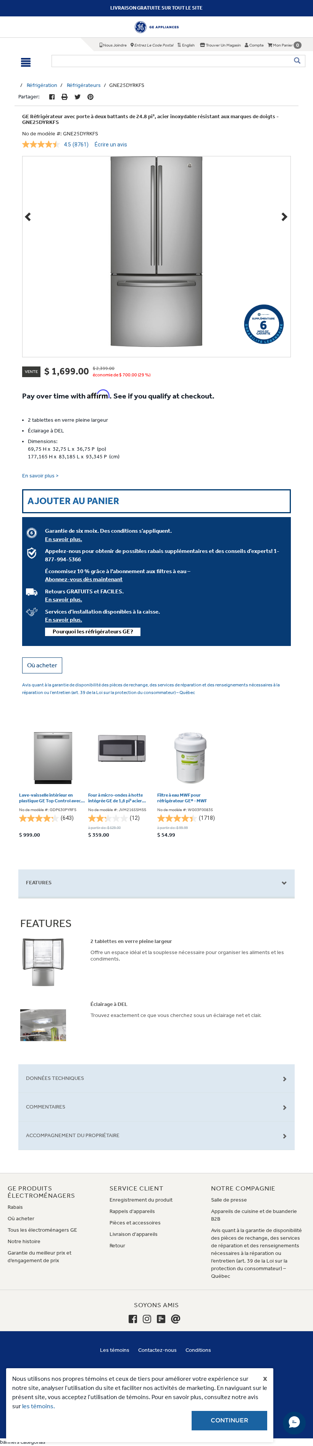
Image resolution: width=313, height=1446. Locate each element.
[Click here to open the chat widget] (294, 1423)
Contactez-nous (157, 1350)
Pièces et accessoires (135, 1222)
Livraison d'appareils (134, 1234)
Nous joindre (114, 45)
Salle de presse (229, 1200)
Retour (117, 1245)
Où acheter (21, 1218)
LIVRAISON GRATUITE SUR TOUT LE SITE (156, 8)
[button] (42, 665)
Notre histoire (24, 1241)
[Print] (64, 97)
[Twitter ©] (77, 97)
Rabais (15, 1207)
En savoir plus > (40, 475)
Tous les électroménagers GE (42, 1230)
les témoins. (38, 1406)
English (188, 45)
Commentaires (45, 1107)
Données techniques (55, 1078)
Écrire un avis (111, 144)
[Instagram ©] (147, 1319)
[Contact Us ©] (176, 1319)
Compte (256, 45)
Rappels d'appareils (132, 1211)
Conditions (198, 1350)
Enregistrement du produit (141, 1200)
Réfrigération (42, 85)
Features (39, 882)
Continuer (229, 1420)
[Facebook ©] (52, 97)
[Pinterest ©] (90, 97)
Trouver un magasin (223, 45)
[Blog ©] (161, 1319)
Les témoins (114, 1350)
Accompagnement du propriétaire (72, 1135)
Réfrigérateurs (84, 85)
